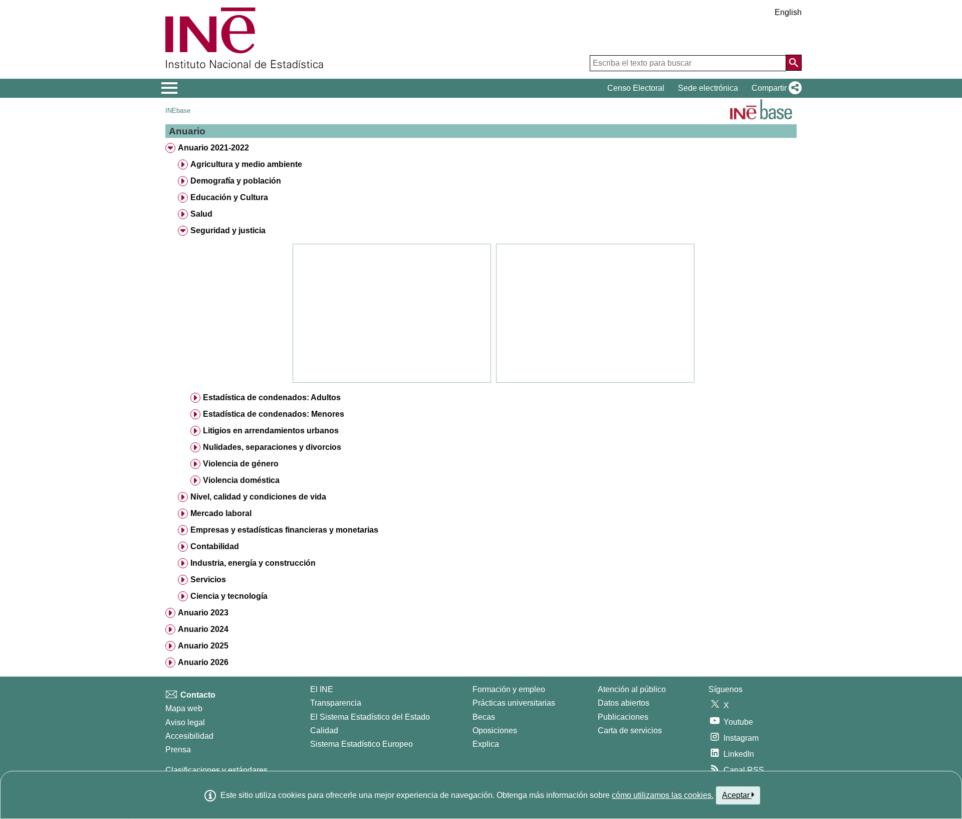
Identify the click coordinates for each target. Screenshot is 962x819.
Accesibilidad (189, 736)
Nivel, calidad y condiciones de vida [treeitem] (258, 497)
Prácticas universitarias (513, 703)
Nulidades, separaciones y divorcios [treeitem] (272, 447)
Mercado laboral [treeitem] (221, 513)
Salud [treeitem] (201, 214)
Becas (483, 717)
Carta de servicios (630, 730)
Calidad (324, 730)
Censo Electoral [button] (635, 88)
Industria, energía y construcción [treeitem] (253, 563)
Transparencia (335, 703)
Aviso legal (185, 722)
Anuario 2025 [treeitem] (203, 645)
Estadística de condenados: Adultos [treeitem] (272, 397)
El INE (321, 689)
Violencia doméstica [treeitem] (241, 480)
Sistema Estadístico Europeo (361, 744)
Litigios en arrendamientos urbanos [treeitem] (271, 430)
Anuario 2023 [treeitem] (203, 612)
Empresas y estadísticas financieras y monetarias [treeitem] (284, 530)
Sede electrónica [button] (708, 88)
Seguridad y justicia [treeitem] (228, 230)
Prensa (178, 749)
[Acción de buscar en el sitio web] (794, 63)
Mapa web (183, 708)
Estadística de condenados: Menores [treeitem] (273, 414)
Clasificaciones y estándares (216, 770)
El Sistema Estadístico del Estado (370, 717)
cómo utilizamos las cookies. (662, 795)
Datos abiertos (623, 703)
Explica (485, 744)
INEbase (177, 110)
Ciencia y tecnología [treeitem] (229, 596)
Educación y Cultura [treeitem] (229, 197)
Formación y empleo (508, 689)
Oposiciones (494, 730)
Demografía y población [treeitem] (235, 181)
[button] (775, 88)
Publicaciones (623, 717)
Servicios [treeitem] (208, 579)
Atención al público (632, 689)
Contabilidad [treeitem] (214, 546)
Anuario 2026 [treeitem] (203, 662)
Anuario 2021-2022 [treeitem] (213, 147)
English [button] (788, 12)
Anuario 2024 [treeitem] (203, 629)
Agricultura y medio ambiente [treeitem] (246, 164)
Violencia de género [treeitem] (241, 463)
